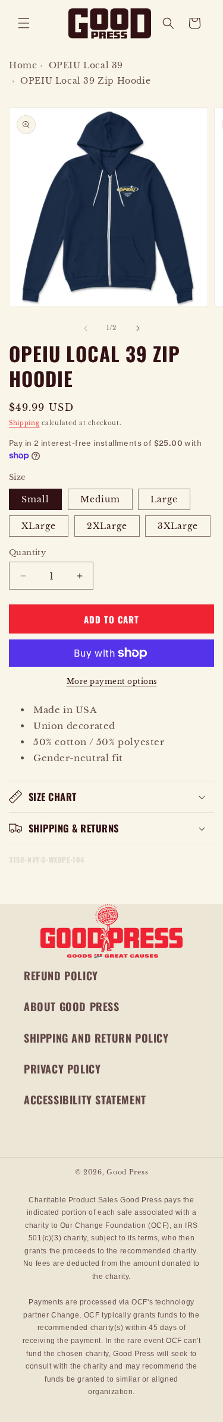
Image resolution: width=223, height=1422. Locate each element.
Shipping (24, 423)
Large (164, 499)
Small (35, 499)
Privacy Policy (62, 1068)
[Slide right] (138, 328)
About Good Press (72, 1006)
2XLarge (107, 526)
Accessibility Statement (85, 1099)
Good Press (127, 1172)
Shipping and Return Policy (96, 1038)
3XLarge (178, 526)
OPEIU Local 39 (86, 65)
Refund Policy (61, 975)
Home (23, 65)
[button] (24, 23)
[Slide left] (86, 328)
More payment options (112, 681)
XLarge (38, 526)
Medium (100, 499)
